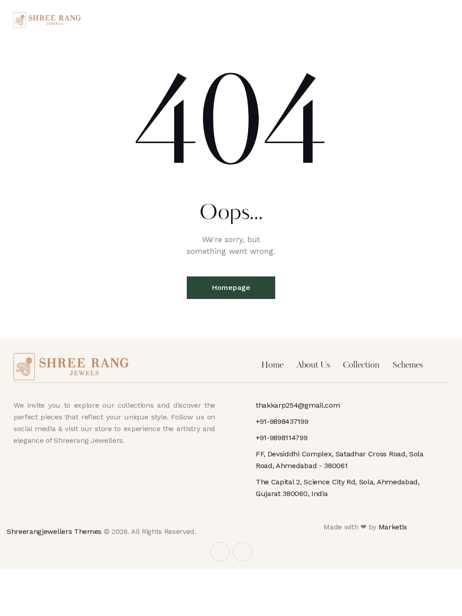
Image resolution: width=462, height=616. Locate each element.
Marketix (393, 527)
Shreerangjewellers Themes (54, 531)
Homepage (231, 287)
